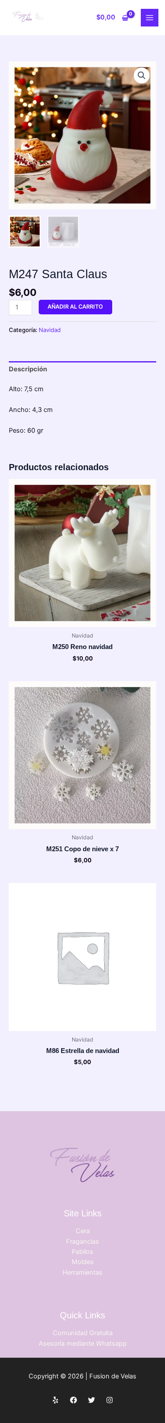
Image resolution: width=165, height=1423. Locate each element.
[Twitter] (91, 1400)
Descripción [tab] (28, 369)
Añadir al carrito (75, 306)
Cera (83, 1231)
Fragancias (82, 1242)
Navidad (50, 329)
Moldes (83, 1262)
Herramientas (82, 1272)
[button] (142, 75)
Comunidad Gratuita (83, 1333)
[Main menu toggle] (149, 17)
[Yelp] (55, 1400)
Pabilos (82, 1252)
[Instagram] (109, 1400)
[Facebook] (73, 1400)
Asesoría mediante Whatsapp (83, 1344)
